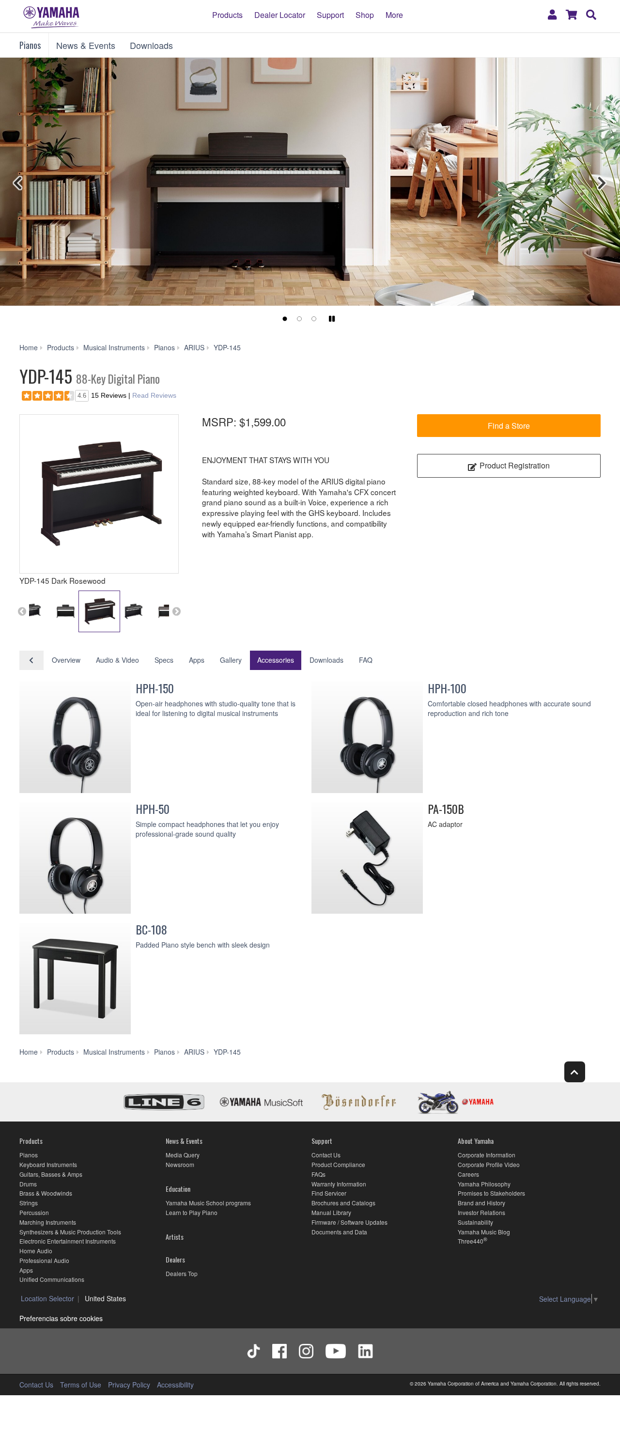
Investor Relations (481, 1212)
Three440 (470, 1241)
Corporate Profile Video (489, 1164)
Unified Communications (51, 1279)
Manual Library (331, 1212)
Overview (66, 660)
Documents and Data (339, 1232)
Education (178, 1189)
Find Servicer (328, 1193)
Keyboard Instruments (48, 1164)
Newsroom (180, 1164)
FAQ (365, 660)
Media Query (183, 1155)
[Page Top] (574, 1071)
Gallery (231, 660)
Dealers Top (182, 1273)
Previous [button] (22, 611)
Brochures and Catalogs (343, 1203)
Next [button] (176, 611)
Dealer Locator (279, 14)
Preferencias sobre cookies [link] (61, 1318)
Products (227, 14)
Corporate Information (486, 1155)
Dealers (175, 1259)
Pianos (30, 45)
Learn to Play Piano (191, 1212)
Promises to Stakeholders (491, 1193)
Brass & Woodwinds (45, 1193)
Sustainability (475, 1222)
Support (330, 14)
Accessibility (175, 1384)
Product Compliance (338, 1164)
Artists (175, 1236)
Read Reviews (154, 395)
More (394, 14)
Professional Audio (44, 1260)
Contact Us (326, 1155)
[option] (99, 494)
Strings (28, 1203)
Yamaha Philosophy (484, 1184)
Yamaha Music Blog (484, 1232)
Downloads (151, 45)
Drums (28, 1184)
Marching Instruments (47, 1222)
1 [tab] (285, 319)
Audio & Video (117, 660)
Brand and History (481, 1203)
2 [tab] (299, 319)
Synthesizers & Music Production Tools (70, 1232)
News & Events (85, 45)
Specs (164, 660)
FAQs (318, 1174)
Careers (468, 1174)
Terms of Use (80, 1384)
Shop (365, 14)
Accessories (275, 660)
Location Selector (47, 1298)
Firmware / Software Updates (349, 1222)
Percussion (34, 1212)
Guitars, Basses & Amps (50, 1174)
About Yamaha (476, 1141)
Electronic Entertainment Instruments (67, 1241)
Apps (196, 660)
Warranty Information (338, 1184)
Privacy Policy (129, 1384)
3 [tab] (314, 319)
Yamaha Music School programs (208, 1203)
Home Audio (35, 1250)
